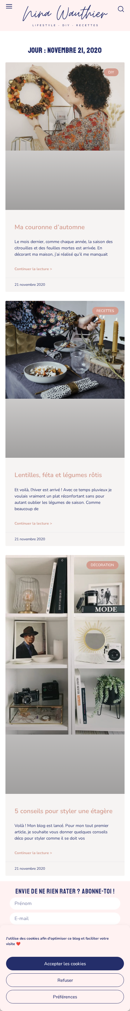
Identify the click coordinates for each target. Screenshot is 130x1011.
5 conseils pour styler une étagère (63, 811)
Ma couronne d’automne (50, 227)
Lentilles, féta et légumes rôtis (58, 475)
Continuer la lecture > (33, 269)
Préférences (65, 997)
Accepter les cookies (65, 964)
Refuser (65, 980)
